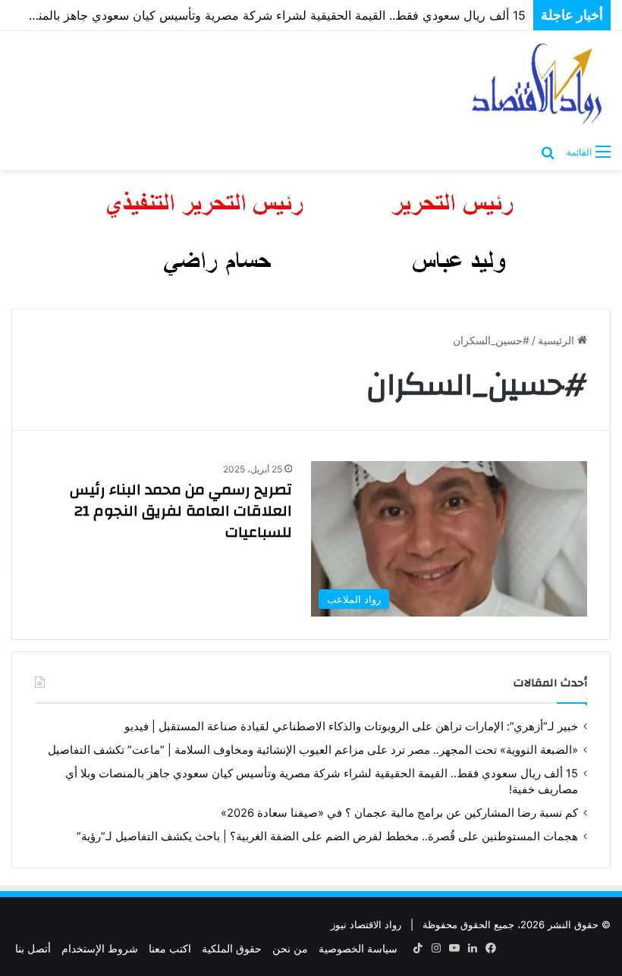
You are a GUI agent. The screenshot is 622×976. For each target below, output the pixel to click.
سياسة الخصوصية (358, 948)
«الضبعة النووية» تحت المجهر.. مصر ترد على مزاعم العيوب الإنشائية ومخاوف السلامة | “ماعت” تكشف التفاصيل (313, 750)
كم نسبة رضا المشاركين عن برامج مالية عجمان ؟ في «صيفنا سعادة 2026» (399, 813)
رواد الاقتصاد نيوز (366, 924)
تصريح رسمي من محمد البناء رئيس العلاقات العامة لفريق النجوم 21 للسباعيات (181, 510)
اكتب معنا (170, 948)
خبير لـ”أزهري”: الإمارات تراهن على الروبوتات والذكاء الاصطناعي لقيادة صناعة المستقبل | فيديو (351, 726)
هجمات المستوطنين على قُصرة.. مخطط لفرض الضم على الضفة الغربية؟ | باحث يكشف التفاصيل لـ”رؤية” (327, 836)
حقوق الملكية (232, 948)
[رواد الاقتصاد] (538, 83)
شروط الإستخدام (99, 948)
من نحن (290, 948)
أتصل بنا (33, 948)
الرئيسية (557, 340)
